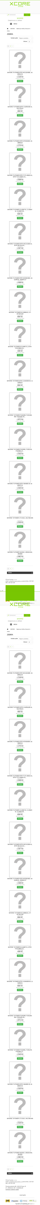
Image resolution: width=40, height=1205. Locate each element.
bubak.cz (31, 1203)
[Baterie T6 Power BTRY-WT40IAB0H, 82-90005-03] (20, 129)
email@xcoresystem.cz (15, 581)
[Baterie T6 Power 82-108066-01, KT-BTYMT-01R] (20, 300)
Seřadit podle (14, 38)
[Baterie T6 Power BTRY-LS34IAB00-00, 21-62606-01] (20, 369)
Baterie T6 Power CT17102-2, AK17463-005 (20, 518)
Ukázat (25, 41)
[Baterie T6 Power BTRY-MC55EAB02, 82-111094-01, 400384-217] (20, 266)
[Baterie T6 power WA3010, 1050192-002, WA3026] (20, 540)
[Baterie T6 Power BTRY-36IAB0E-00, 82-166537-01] (20, 471)
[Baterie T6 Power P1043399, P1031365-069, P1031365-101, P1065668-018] (20, 403)
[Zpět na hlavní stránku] (7, 29)
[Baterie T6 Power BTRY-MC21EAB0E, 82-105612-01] (20, 60)
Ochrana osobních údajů (12, 1189)
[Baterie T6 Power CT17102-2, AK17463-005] (20, 506)
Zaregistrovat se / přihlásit (15, 20)
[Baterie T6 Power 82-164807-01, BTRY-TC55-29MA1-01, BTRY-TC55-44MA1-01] (20, 334)
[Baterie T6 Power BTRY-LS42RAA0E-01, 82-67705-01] (20, 95)
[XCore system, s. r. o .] (20, 4)
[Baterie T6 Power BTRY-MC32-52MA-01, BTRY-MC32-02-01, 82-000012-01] (20, 232)
